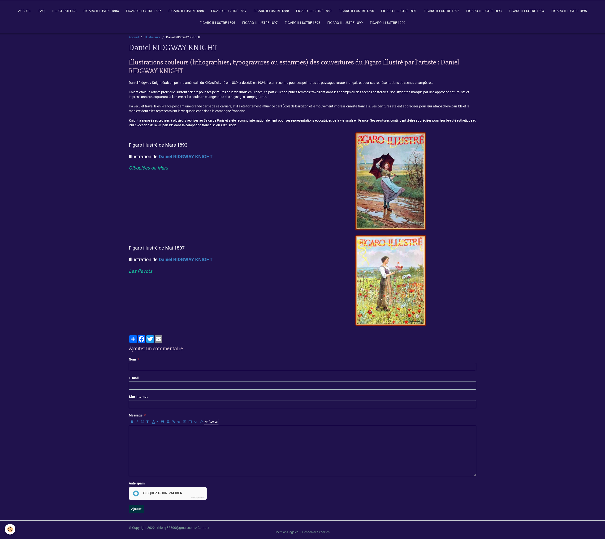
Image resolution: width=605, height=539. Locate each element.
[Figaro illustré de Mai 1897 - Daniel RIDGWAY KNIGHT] (390, 280)
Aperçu (213, 421)
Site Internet (138, 397)
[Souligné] (142, 421)
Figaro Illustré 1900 (387, 23)
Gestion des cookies (316, 532)
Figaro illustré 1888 (271, 11)
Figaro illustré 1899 (345, 23)
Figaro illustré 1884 (101, 11)
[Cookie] (10, 529)
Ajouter (136, 509)
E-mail (134, 378)
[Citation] (162, 421)
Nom (132, 359)
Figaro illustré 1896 (217, 23)
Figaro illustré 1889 (314, 11)
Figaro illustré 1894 (526, 11)
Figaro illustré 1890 (356, 11)
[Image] (184, 421)
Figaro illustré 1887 (228, 11)
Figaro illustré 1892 (441, 11)
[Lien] (173, 421)
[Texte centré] (168, 421)
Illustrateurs (64, 11)
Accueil (24, 11)
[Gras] (131, 421)
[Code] (196, 421)
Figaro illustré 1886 (186, 11)
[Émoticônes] (201, 421)
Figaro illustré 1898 (302, 23)
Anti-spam (137, 483)
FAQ (42, 11)
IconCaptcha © (198, 498)
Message (136, 415)
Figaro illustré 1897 (260, 23)
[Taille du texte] (148, 421)
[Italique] (137, 421)
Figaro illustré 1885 (143, 11)
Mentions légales (287, 532)
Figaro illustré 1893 (484, 11)
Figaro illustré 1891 (399, 11)
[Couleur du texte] (155, 421)
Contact (203, 528)
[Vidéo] (190, 421)
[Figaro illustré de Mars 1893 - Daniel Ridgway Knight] (390, 181)
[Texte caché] (179, 421)
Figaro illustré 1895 (569, 11)
